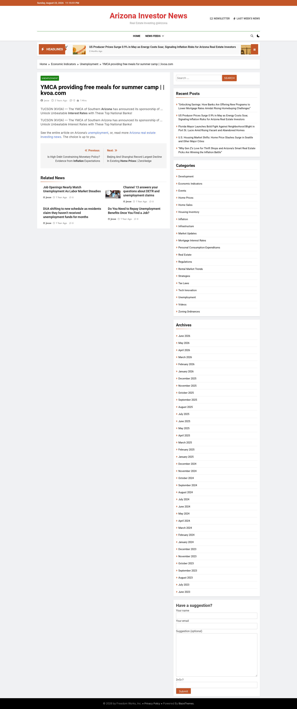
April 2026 (184, 350)
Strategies (184, 276)
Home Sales (185, 205)
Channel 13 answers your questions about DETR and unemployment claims (141, 191)
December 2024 (187, 463)
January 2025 (186, 456)
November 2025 (187, 385)
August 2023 (185, 577)
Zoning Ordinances (189, 311)
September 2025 (187, 399)
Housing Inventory (188, 212)
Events (182, 190)
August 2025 (185, 407)
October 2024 (186, 478)
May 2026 (183, 343)
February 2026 (186, 364)
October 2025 (186, 392)
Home (136, 36)
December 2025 (187, 378)
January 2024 (186, 542)
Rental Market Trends (190, 269)
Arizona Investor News (148, 15)
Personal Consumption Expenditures (199, 247)
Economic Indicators (190, 183)
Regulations (185, 261)
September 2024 (187, 485)
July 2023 (183, 584)
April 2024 (184, 520)
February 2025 (186, 449)
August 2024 (185, 492)
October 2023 (186, 563)
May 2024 (183, 513)
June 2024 (184, 506)
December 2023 (187, 549)
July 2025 (183, 414)
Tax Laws (183, 283)
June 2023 (184, 591)
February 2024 (186, 534)
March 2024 (185, 527)
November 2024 (187, 471)
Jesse (46, 100)
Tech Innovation (187, 290)
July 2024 (183, 499)
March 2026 (185, 357)
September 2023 (187, 570)
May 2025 (183, 428)
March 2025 (185, 442)
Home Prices (185, 197)
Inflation (183, 219)
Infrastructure (186, 226)
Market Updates (187, 233)
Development (186, 176)
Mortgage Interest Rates (192, 240)
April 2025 (184, 435)
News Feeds (153, 36)
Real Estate (184, 254)
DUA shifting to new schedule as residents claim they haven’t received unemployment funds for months (72, 213)
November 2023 (187, 556)
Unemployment (50, 78)
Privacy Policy (152, 703)
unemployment (98, 132)
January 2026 (186, 371)
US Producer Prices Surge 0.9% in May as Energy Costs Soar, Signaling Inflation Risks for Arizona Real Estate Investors (136, 47)
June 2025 (184, 421)
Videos (182, 304)
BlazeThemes (186, 703)
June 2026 (184, 336)
